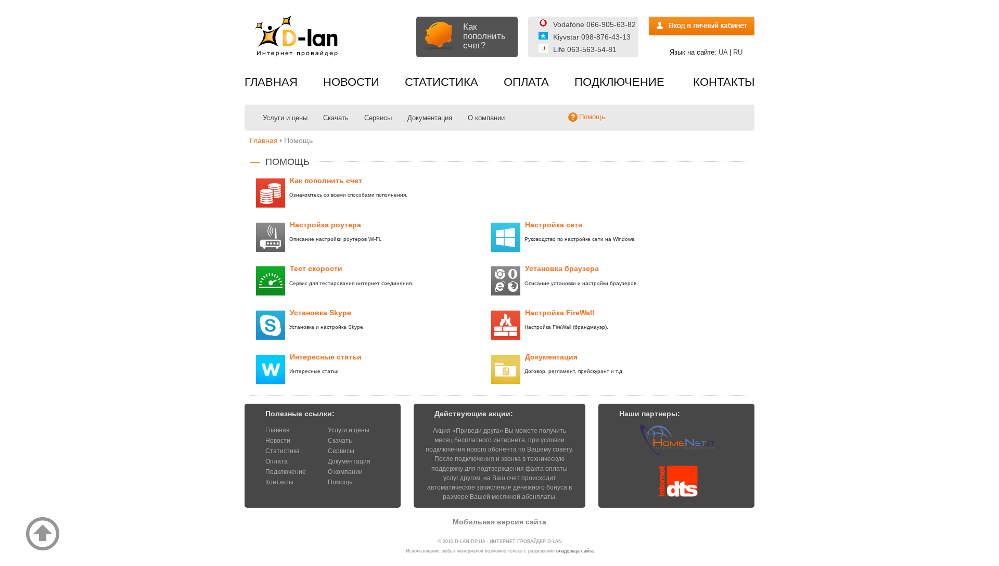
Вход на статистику (701, 26)
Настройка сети (554, 225)
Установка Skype (320, 312)
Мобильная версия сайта (499, 522)
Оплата (526, 81)
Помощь (340, 482)
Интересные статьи (326, 357)
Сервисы (378, 118)
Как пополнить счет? (484, 36)
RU (737, 52)
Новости (351, 81)
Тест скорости (316, 268)
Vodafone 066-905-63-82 (594, 24)
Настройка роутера (325, 225)
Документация (429, 118)
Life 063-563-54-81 (585, 49)
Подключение (619, 81)
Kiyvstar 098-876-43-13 (592, 37)
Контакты (723, 81)
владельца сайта (575, 551)
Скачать (336, 118)
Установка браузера (562, 268)
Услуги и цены (285, 118)
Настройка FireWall (559, 312)
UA (723, 52)
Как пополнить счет (326, 180)
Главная (271, 81)
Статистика (441, 81)
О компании (486, 118)
